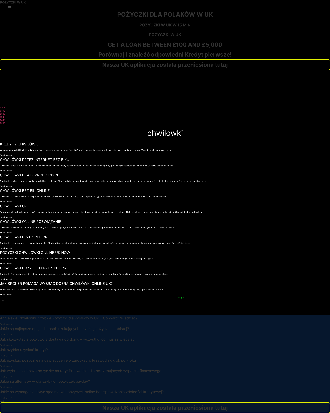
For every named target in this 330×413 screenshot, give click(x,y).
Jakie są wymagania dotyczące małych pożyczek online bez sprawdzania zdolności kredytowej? (82, 392)
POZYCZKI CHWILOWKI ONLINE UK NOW (35, 252)
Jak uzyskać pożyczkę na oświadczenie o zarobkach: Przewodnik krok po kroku (68, 360)
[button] (9, 7)
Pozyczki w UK (165, 34)
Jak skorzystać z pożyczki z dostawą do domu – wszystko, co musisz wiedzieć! (68, 339)
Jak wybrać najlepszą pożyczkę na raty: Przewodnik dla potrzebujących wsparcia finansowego (80, 371)
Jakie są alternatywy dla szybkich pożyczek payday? (45, 381)
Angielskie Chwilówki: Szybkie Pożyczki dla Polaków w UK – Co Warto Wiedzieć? (69, 318)
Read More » (6, 155)
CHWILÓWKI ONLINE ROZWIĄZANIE (30, 221)
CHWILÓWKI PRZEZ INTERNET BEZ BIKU (34, 159)
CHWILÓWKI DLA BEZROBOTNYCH (30, 175)
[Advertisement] (165, 88)
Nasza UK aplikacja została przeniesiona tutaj (165, 64)
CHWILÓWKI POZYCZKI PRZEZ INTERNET (35, 268)
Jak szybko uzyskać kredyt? (24, 350)
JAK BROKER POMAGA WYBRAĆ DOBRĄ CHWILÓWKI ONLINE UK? (56, 283)
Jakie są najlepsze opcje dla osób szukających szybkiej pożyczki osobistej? (64, 329)
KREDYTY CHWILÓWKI (19, 144)
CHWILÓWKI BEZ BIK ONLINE (25, 190)
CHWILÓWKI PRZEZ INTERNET (26, 237)
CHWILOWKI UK (13, 206)
